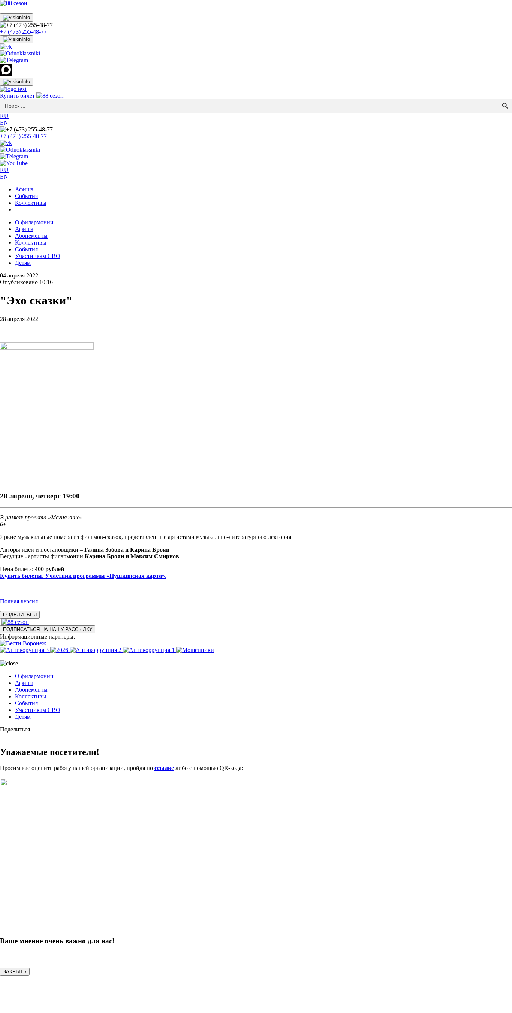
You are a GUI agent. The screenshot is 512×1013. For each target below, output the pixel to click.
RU (4, 116)
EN (4, 122)
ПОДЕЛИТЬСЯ (20, 615)
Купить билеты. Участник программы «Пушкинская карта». (83, 576)
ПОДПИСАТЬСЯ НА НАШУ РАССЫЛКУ (47, 629)
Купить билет (17, 95)
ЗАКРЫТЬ (15, 971)
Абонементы (31, 236)
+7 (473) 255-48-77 (23, 31)
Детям (23, 263)
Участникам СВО (37, 256)
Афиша (24, 189)
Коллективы (30, 203)
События (26, 196)
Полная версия (19, 601)
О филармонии (34, 222)
